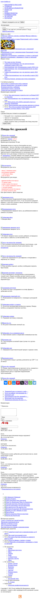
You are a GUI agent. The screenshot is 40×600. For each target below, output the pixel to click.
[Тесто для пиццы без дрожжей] (11, 242)
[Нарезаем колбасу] (7, 264)
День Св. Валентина (25, 502)
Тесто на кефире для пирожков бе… (16, 393)
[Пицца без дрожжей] (8, 135)
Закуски (10, 570)
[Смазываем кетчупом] (8, 288)
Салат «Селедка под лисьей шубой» (12, 520)
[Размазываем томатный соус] (10, 296)
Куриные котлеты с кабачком (10, 87)
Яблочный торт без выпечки (13, 398)
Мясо (10, 552)
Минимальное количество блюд (14, 119)
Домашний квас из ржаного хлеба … (16, 391)
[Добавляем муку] (7, 234)
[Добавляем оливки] (7, 316)
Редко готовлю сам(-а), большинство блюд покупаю (20, 121)
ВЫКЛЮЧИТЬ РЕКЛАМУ (13, 4)
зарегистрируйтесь (8, 31)
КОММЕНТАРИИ (10, 15)
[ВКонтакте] (6, 383)
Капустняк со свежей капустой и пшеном (14, 83)
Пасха (12, 512)
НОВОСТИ (8, 10)
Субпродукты (12, 557)
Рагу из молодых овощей (9, 525)
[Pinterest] (18, 383)
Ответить (4, 439)
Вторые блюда (12, 565)
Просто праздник (22, 514)
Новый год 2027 (21, 510)
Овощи (10, 553)
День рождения (21, 500)
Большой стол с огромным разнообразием (17, 116)
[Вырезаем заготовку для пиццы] (11, 272)
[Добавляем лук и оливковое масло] (12, 333)
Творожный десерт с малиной (10, 88)
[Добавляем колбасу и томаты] (11, 304)
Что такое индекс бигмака (12, 62)
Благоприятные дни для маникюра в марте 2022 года (21, 67)
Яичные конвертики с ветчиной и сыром (14, 85)
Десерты (11, 568)
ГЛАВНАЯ (8, 6)
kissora (10, 139)
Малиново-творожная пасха (10, 522)
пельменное (4, 247)
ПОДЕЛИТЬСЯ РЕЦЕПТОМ (13, 8)
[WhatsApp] (30, 383)
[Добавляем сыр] (6, 348)
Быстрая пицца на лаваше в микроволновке (15, 527)
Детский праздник (24, 504)
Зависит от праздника (11, 118)
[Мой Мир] (14, 383)
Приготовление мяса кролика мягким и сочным (24, 105)
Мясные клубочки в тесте (9, 523)
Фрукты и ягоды (13, 558)
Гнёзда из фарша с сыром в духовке (19, 540)
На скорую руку (21, 507)
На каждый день (13, 578)
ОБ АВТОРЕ (8, 16)
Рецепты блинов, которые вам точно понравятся (19, 79)
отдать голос (6, 123)
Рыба (9, 555)
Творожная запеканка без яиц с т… (15, 400)
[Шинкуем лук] (6, 323)
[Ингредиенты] (6, 165)
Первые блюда (12, 572)
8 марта (13, 499)
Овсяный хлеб (9, 395)
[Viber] (26, 383)
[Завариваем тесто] (7, 197)
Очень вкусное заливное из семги (12, 90)
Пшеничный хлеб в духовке (29, 39)
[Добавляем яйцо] (7, 217)
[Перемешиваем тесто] (8, 209)
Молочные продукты (15, 550)
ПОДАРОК (8, 18)
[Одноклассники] (10, 383)
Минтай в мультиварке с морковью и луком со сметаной (18, 57)
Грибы (10, 548)
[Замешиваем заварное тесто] (10, 227)
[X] (22, 383)
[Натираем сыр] (6, 339)
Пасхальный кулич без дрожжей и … (16, 396)
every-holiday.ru (5, 1)
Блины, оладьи (13, 563)
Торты (10, 575)
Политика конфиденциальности (18, 585)
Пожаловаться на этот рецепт (11, 489)
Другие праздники (24, 505)
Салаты (10, 573)
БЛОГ (6, 11)
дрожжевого (6, 155)
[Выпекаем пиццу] (7, 358)
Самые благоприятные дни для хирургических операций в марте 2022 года (19, 64)
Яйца (10, 560)
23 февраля (16, 497)
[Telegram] (34, 383)
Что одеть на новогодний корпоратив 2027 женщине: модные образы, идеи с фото (20, 107)
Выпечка (11, 567)
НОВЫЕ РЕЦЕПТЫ (10, 13)
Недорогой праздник (26, 509)
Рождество (16, 515)
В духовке (11, 582)
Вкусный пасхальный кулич (18, 535)
